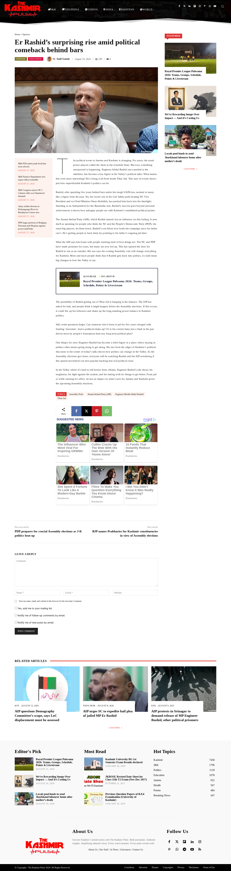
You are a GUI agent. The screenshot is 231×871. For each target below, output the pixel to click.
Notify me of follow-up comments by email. (41, 615)
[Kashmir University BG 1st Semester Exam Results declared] (93, 764)
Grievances (125, 849)
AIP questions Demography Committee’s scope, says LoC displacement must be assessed (37, 715)
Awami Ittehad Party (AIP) (99, 394)
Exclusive (36, 59)
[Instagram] (200, 6)
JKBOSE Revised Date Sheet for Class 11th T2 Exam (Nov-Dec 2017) (126, 778)
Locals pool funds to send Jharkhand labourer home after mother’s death (183, 157)
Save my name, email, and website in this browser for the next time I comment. (50, 601)
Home (17, 34)
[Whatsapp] (210, 6)
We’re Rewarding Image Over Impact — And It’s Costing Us (53, 778)
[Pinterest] (205, 6)
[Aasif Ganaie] (50, 59)
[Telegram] (184, 849)
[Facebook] (179, 6)
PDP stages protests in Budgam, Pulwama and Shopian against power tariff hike (32, 225)
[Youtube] (215, 6)
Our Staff (103, 849)
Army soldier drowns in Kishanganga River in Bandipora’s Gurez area (28, 209)
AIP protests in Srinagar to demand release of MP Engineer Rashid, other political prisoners (174, 715)
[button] (222, 6)
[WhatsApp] (107, 411)
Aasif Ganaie (63, 59)
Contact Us (137, 849)
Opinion (26, 34)
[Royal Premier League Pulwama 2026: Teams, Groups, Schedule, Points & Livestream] (190, 58)
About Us (93, 849)
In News (114, 849)
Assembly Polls (76, 394)
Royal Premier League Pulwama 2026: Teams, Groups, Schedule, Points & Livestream (183, 75)
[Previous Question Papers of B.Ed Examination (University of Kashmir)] (93, 798)
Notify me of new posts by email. (36, 622)
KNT (17, 706)
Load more (189, 169)
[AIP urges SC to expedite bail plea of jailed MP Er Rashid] (115, 689)
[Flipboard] (195, 6)
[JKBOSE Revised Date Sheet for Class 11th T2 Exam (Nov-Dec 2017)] (93, 781)
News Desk (89, 706)
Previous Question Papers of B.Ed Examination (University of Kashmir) (124, 797)
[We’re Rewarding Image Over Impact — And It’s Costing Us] (190, 101)
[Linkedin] (189, 6)
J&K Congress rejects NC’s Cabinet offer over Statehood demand (31, 193)
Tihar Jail (61, 398)
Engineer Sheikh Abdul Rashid (129, 394)
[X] (87, 411)
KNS (153, 706)
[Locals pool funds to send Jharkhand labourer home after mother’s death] (190, 140)
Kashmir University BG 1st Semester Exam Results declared (124, 761)
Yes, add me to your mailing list (34, 608)
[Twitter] (184, 6)
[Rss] (199, 849)
